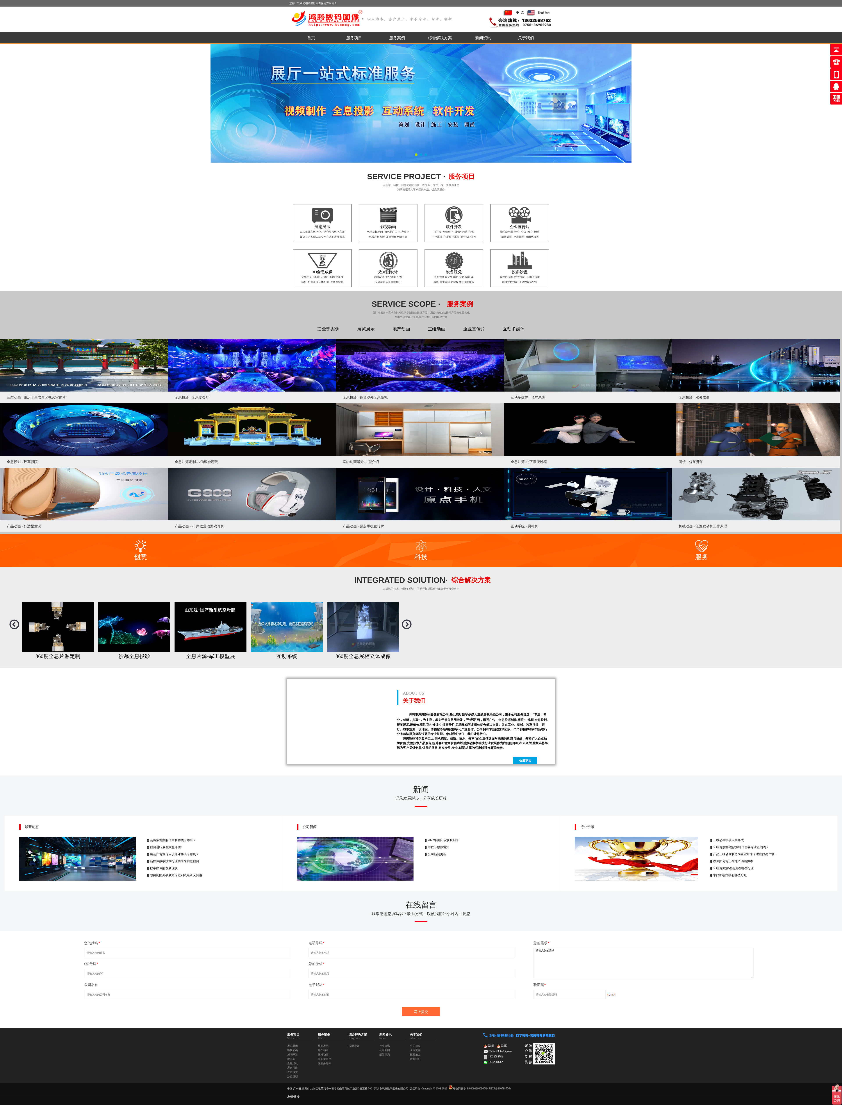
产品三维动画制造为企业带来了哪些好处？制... (745, 854)
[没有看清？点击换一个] (611, 995)
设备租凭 (292, 1072)
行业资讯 (587, 827)
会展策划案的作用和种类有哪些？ (173, 840)
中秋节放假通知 (438, 847)
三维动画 (323, 1054)
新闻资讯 (483, 38)
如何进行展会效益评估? (166, 847)
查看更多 (525, 761)
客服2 (504, 1045)
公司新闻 (310, 827)
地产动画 (323, 1050)
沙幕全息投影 (287, 656)
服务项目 (354, 38)
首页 (311, 38)
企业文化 (415, 1050)
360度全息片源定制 (210, 656)
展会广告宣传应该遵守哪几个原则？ (174, 854)
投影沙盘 (354, 1045)
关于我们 (526, 38)
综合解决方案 (440, 38)
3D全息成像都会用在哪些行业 (733, 868)
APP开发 (292, 1054)
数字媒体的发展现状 (164, 868)
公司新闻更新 (437, 854)
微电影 (291, 1059)
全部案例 (330, 328)
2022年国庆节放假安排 (443, 840)
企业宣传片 (324, 1059)
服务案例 (397, 38)
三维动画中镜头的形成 (728, 840)
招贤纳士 (415, 1054)
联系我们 (415, 1059)
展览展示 (292, 1045)
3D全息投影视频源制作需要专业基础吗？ (741, 847)
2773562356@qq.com (500, 1051)
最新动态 (32, 827)
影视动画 (292, 1050)
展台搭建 (292, 1067)
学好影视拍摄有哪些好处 (730, 875)
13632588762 (495, 1056)
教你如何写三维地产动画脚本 (733, 861)
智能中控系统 (58, 656)
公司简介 (415, 1045)
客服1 (491, 1045)
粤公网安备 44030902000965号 (470, 1088)
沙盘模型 (292, 1076)
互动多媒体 (324, 1063)
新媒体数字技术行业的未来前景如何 (174, 861)
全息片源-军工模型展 (363, 656)
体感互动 (134, 656)
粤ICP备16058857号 (499, 1088)
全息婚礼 (292, 1063)
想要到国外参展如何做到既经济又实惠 (176, 875)
